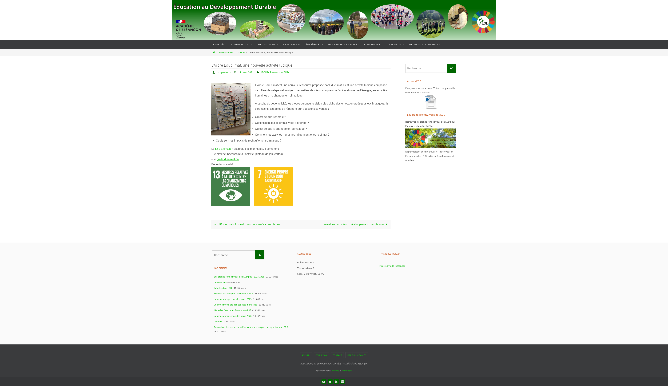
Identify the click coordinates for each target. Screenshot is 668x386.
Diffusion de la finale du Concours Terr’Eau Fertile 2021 (249, 224)
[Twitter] (330, 381)
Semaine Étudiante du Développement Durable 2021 (354, 224)
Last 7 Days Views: (306, 273)
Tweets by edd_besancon (392, 265)
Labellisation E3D (223, 288)
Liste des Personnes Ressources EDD (233, 310)
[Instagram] (342, 381)
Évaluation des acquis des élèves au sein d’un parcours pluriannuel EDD (251, 327)
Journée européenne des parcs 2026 (233, 315)
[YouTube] (323, 381)
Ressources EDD (226, 52)
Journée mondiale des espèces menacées (235, 304)
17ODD (241, 52)
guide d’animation (228, 159)
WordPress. (347, 370)
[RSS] (336, 381)
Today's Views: (305, 268)
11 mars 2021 (246, 72)
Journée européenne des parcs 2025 (233, 299)
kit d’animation (224, 148)
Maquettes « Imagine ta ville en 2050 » (233, 293)
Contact (218, 321)
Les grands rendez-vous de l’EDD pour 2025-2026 (239, 276)
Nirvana (335, 370)
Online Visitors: (305, 262)
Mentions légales (356, 355)
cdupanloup (224, 72)
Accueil (306, 355)
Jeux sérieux (220, 282)
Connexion (321, 355)
